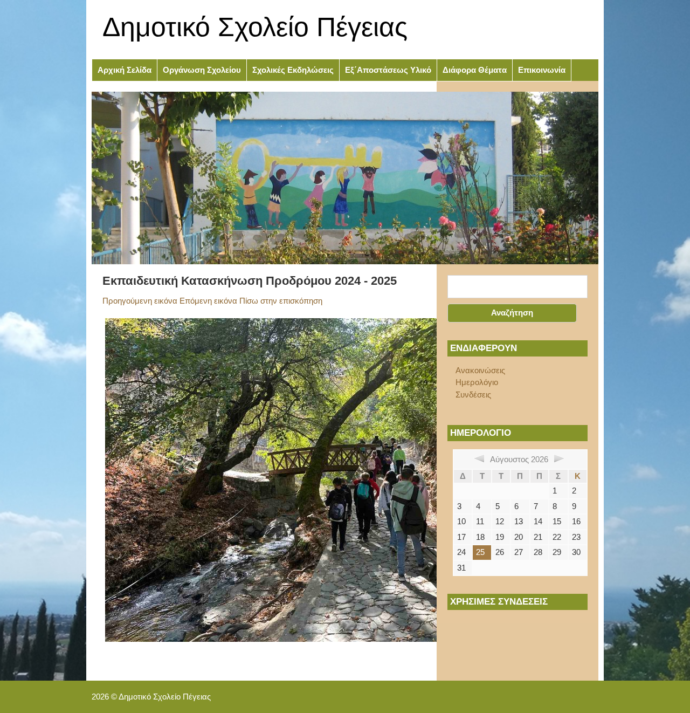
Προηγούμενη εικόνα (139, 300)
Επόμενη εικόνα (208, 300)
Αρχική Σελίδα (124, 69)
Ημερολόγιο (477, 382)
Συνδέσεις (473, 394)
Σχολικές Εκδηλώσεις (293, 69)
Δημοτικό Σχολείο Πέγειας (255, 27)
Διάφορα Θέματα (475, 69)
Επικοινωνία (541, 69)
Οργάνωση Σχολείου (202, 69)
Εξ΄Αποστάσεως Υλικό (388, 69)
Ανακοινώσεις (480, 370)
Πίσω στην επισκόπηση (280, 300)
